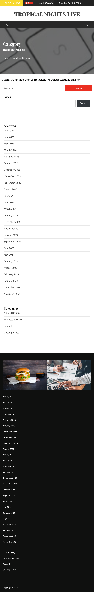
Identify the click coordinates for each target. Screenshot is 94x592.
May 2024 (9, 254)
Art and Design (12, 313)
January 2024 (11, 261)
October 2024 (11, 235)
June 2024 (9, 248)
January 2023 (11, 281)
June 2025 (9, 202)
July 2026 (9, 130)
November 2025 (12, 176)
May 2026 (9, 143)
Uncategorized (11, 332)
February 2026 (11, 156)
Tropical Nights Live (47, 14)
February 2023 (11, 274)
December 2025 (12, 169)
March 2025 (10, 209)
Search (7, 97)
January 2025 (11, 215)
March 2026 (10, 150)
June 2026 (9, 137)
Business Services (13, 319)
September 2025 (12, 182)
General (8, 326)
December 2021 (12, 287)
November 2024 (12, 228)
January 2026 (11, 163)
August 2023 (10, 267)
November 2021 (12, 294)
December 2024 (12, 222)
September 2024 (12, 241)
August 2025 (10, 189)
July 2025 (9, 196)
